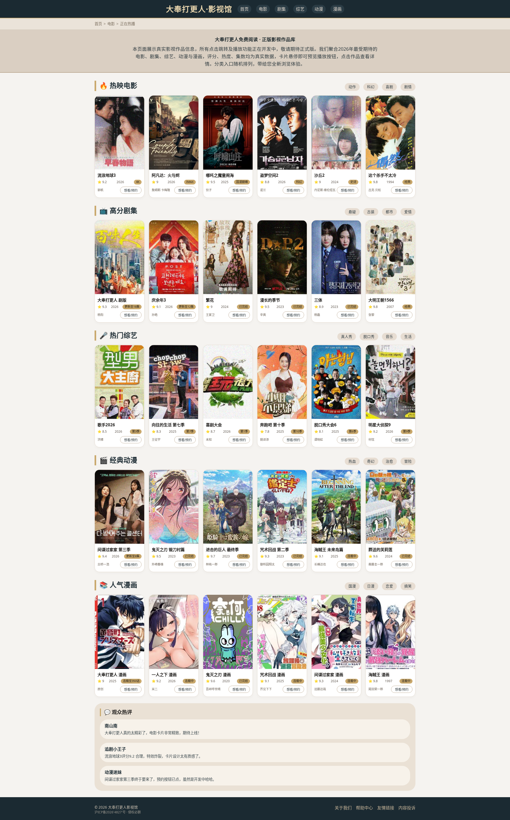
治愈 (389, 461)
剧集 (281, 9)
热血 (352, 461)
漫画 (337, 9)
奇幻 (371, 461)
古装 (371, 211)
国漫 (352, 586)
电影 (263, 9)
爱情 (408, 211)
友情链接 (385, 808)
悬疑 (352, 211)
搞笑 (408, 586)
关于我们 (343, 808)
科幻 (371, 86)
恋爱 (389, 586)
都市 (389, 211)
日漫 (371, 586)
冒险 (408, 461)
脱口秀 (369, 336)
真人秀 (346, 336)
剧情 (408, 86)
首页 (244, 9)
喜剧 (389, 86)
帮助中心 (364, 808)
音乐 (389, 336)
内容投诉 (406, 808)
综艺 (300, 9)
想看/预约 (131, 190)
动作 (352, 86)
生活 (408, 336)
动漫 (318, 9)
